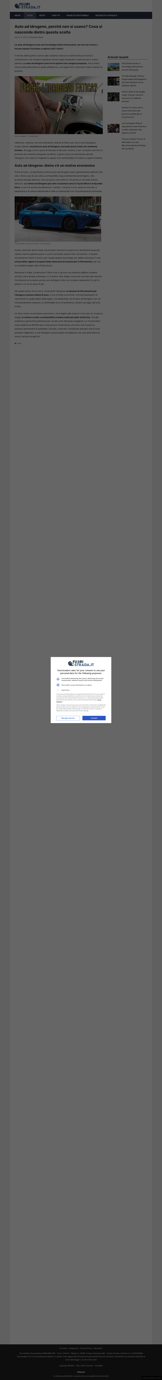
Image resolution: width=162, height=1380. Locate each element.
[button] (81, 690)
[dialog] (81, 690)
